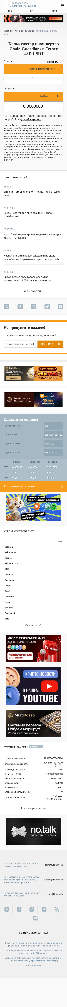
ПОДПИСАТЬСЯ (50, 344)
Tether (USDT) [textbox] (49, 96)
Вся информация (31, 808)
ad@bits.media (56, 894)
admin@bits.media (54, 865)
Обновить (31, 625)
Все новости (32, 291)
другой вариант (30, 119)
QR (55, 960)
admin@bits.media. (38, 953)
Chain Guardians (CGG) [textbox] (44, 69)
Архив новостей (33, 965)
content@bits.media (53, 879)
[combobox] (33, 69)
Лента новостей (16, 177)
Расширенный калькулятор (20, 486)
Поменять (53, 62)
